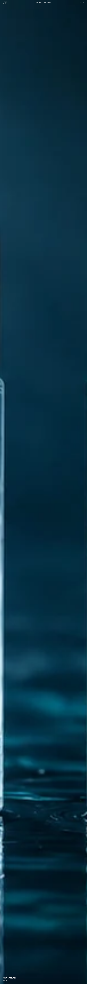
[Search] (78, 2)
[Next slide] (84, 492)
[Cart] (83, 2)
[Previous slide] (2, 492)
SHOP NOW (5, 980)
